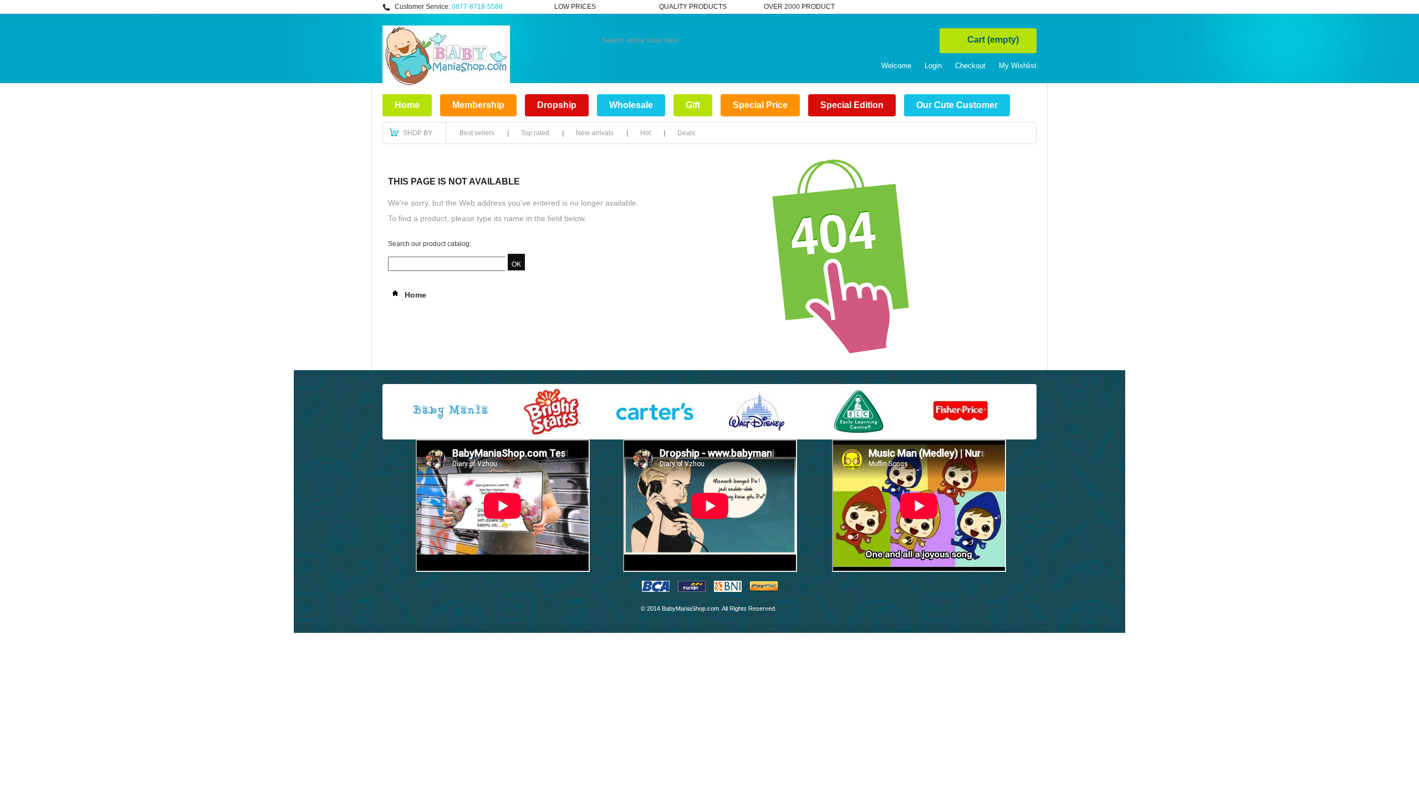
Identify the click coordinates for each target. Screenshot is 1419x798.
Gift (693, 105)
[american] (728, 590)
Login (933, 66)
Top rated (535, 133)
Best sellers (477, 133)
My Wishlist (1018, 66)
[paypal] (764, 590)
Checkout (970, 66)
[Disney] (757, 433)
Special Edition (852, 105)
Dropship (556, 105)
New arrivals (595, 133)
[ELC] (859, 433)
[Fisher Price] (961, 433)
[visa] (656, 590)
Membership (478, 105)
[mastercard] (692, 590)
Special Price (760, 105)
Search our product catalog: (429, 244)
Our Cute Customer (957, 105)
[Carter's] (655, 433)
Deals (686, 133)
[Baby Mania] (451, 433)
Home (407, 105)
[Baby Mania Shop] (446, 85)
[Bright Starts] (553, 433)
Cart (993, 39)
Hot (645, 133)
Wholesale (631, 105)
